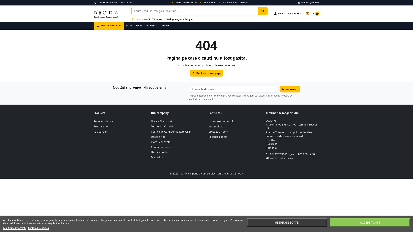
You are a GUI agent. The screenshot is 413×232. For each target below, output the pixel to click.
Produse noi (101, 126)
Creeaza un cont (218, 131)
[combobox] (195, 11)
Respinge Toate (287, 222)
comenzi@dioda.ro (281, 158)
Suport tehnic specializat (237, 2)
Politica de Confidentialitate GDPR (171, 131)
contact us (228, 65)
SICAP (139, 25)
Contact (165, 25)
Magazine (157, 157)
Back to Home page (206, 73)
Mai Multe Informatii (14, 227)
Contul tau (215, 113)
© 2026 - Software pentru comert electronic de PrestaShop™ (206, 173)
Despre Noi (158, 137)
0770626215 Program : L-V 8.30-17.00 (292, 154)
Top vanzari (101, 131)
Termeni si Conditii (162, 126)
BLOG (129, 25)
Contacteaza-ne (160, 147)
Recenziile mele (217, 137)
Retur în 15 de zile (211, 2)
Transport (151, 25)
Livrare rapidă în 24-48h (186, 2)
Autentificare (216, 126)
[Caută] (262, 11)
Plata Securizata (161, 142)
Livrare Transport (161, 121)
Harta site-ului (159, 152)
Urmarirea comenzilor (222, 121)
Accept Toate (370, 222)
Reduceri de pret (104, 121)
